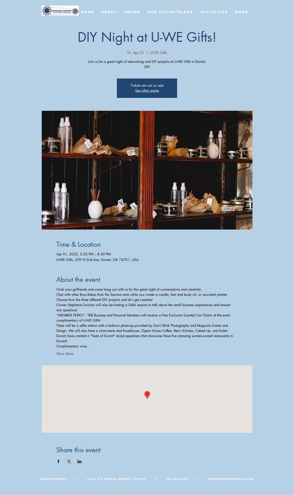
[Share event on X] (69, 461)
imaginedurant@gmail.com (230, 478)
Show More (64, 354)
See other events (147, 90)
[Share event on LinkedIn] (79, 461)
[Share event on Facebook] (58, 461)
